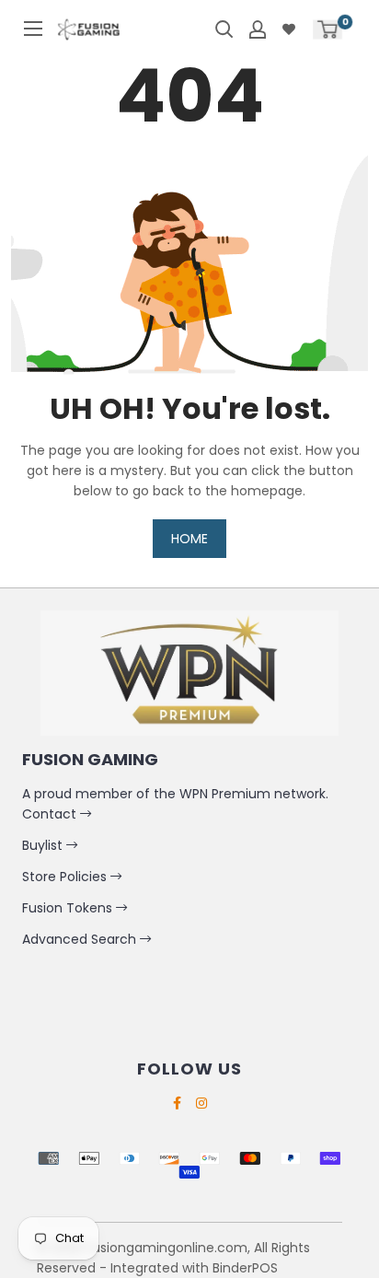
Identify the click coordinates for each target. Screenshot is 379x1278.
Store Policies (66, 876)
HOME (189, 538)
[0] (327, 29)
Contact (51, 814)
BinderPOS (245, 1268)
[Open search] (224, 29)
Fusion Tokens (69, 908)
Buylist (44, 845)
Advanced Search (81, 939)
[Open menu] (33, 28)
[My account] (257, 29)
